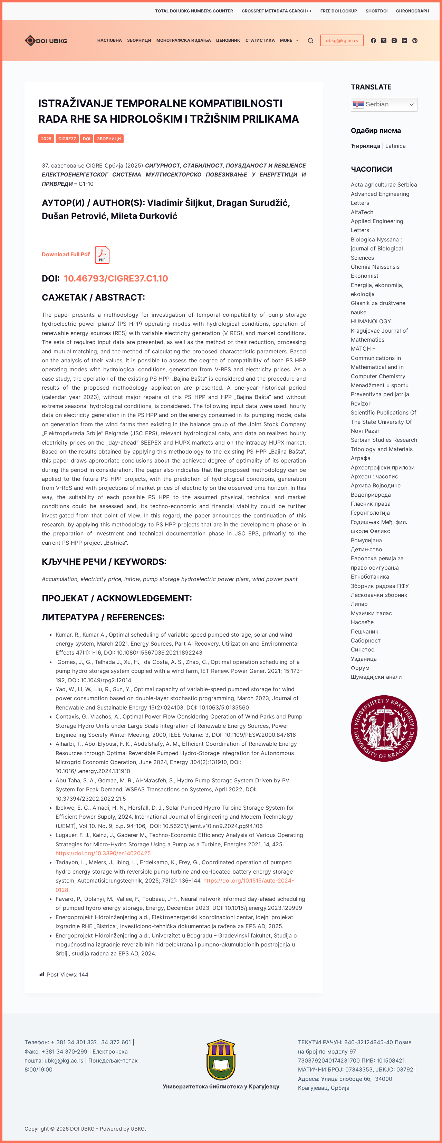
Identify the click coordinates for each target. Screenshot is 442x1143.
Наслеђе (362, 622)
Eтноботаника (370, 576)
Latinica (395, 145)
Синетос (362, 649)
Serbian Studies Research (384, 439)
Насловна (109, 40)
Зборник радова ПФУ (380, 585)
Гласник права (371, 503)
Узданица (364, 658)
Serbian (376, 104)
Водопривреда (371, 494)
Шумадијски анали (376, 676)
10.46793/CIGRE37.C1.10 (115, 278)
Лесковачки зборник (379, 594)
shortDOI (376, 10)
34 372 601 (117, 1042)
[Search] (310, 40)
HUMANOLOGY (371, 321)
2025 (46, 138)
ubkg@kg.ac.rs (342, 40)
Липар (359, 603)
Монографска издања (183, 40)
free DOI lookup (338, 10)
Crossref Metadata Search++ (277, 10)
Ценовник (228, 40)
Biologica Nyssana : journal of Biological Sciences (377, 248)
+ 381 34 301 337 (73, 1042)
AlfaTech (362, 212)
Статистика (260, 40)
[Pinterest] (414, 40)
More (286, 40)
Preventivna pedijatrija (380, 394)
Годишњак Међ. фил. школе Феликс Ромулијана (379, 531)
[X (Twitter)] (383, 40)
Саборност (366, 640)
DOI (86, 138)
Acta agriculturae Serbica (384, 184)
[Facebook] (373, 40)
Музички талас (371, 613)
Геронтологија (370, 512)
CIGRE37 (67, 138)
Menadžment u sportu (380, 385)
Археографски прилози (383, 467)
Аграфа (361, 458)
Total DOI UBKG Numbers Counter (194, 10)
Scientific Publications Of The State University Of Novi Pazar (383, 421)
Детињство (366, 549)
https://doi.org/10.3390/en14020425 (103, 853)
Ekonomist (364, 275)
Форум (360, 667)
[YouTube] (404, 40)
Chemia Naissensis (375, 266)
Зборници (139, 40)
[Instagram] (394, 40)
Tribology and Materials (382, 449)
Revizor (361, 403)
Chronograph (412, 10)
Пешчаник (364, 631)
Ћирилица (365, 145)
